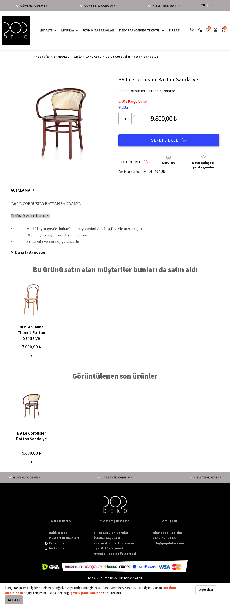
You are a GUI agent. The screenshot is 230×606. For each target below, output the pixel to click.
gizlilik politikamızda (86, 593)
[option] (61, 122)
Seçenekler (205, 590)
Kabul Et (14, 600)
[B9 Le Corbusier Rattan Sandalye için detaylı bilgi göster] (31, 405)
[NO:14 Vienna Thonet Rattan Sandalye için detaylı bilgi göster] (31, 299)
